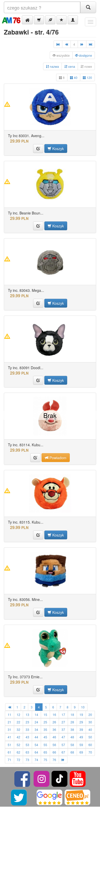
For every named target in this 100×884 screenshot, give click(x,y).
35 (45, 729)
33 (27, 729)
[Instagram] (42, 778)
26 (54, 722)
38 (72, 729)
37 (63, 729)
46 (54, 737)
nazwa (54, 66)
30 (90, 722)
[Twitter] (19, 797)
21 (9, 722)
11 (9, 714)
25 (45, 722)
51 (9, 744)
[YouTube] (77, 778)
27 (63, 722)
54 (36, 744)
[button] (27, 19)
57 (63, 744)
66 (54, 752)
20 (90, 714)
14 (36, 714)
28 (72, 722)
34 (36, 729)
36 (54, 729)
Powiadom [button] (57, 457)
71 (9, 759)
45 (45, 737)
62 (18, 752)
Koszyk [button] (57, 148)
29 (81, 722)
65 (45, 752)
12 (18, 714)
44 (36, 737)
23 (27, 722)
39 (81, 729)
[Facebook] (22, 778)
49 (81, 737)
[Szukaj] (88, 7)
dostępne (85, 55)
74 (36, 759)
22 (18, 722)
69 (81, 752)
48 (72, 737)
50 (90, 737)
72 (18, 759)
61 (9, 752)
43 (27, 737)
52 (18, 744)
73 (27, 759)
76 (54, 759)
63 (27, 752)
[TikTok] (59, 778)
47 (63, 737)
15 (45, 714)
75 (45, 759)
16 (54, 714)
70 (90, 752)
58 (72, 744)
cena (71, 66)
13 (27, 714)
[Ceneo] (77, 797)
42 (18, 737)
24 (36, 722)
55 (45, 744)
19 (81, 714)
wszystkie (63, 55)
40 (75, 77)
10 (83, 707)
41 (9, 737)
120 (89, 77)
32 (18, 729)
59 (81, 744)
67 (63, 752)
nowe (88, 66)
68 (72, 752)
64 (36, 752)
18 (72, 714)
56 (54, 744)
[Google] (49, 797)
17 (63, 714)
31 (9, 729)
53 (27, 744)
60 (90, 744)
